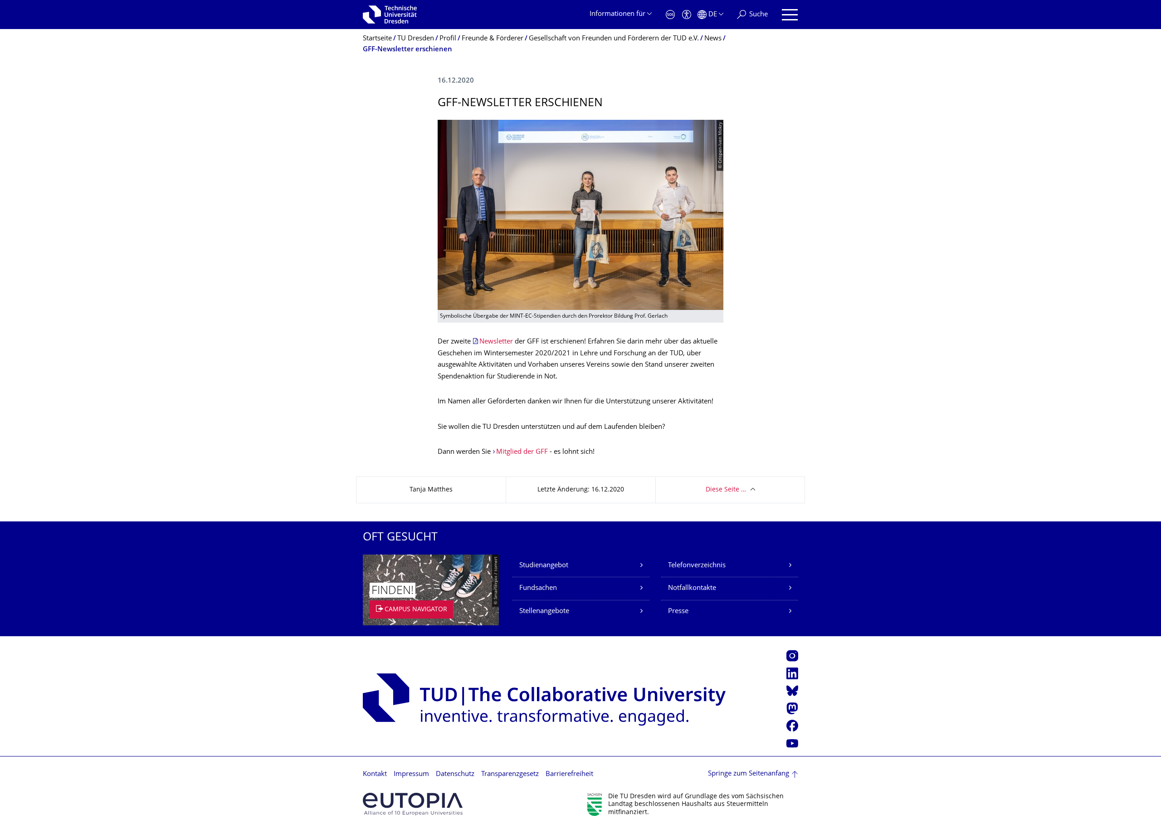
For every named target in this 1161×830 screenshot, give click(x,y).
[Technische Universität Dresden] (390, 14)
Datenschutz (455, 774)
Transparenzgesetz (510, 774)
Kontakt (375, 774)
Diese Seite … (726, 490)
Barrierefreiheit (569, 774)
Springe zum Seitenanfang (748, 774)
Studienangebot (543, 565)
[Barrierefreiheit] (687, 14)
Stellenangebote (544, 611)
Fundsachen (538, 588)
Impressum (411, 774)
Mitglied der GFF (522, 452)
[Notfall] (670, 14)
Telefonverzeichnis (697, 565)
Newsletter (496, 342)
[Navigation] (789, 14)
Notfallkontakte (692, 588)
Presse (678, 611)
